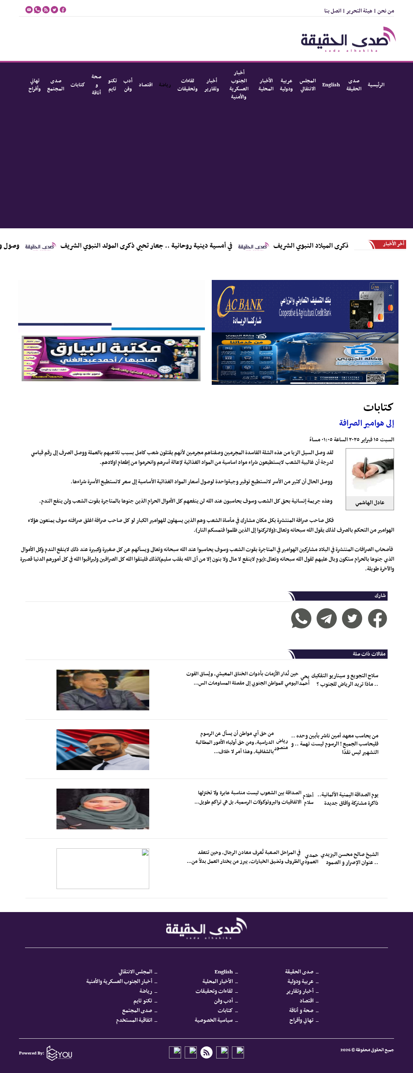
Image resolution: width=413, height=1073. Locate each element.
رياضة (165, 85)
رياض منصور (281, 744)
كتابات (78, 85)
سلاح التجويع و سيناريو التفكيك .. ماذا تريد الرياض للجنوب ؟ (344, 680)
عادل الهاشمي (369, 502)
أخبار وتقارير (211, 85)
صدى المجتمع (55, 85)
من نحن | (383, 11)
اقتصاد (145, 85)
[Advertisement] (206, 167)
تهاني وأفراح (35, 85)
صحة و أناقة (96, 85)
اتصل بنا (332, 11)
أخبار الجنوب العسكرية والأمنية (238, 85)
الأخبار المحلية (266, 85)
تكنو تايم (112, 85)
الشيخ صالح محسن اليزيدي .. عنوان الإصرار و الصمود (349, 858)
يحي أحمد (304, 680)
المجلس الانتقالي (308, 85)
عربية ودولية (286, 85)
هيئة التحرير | (356, 11)
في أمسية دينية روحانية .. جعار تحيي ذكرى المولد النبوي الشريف (174, 246)
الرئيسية (376, 85)
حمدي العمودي (309, 859)
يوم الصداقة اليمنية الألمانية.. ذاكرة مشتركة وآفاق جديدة (347, 799)
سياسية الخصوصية (214, 1020)
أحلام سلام (308, 799)
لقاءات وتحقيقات (187, 85)
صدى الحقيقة (353, 85)
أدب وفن (127, 85)
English (331, 85)
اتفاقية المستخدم (134, 1020)
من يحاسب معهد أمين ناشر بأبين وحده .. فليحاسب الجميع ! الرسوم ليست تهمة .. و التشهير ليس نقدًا (334, 744)
